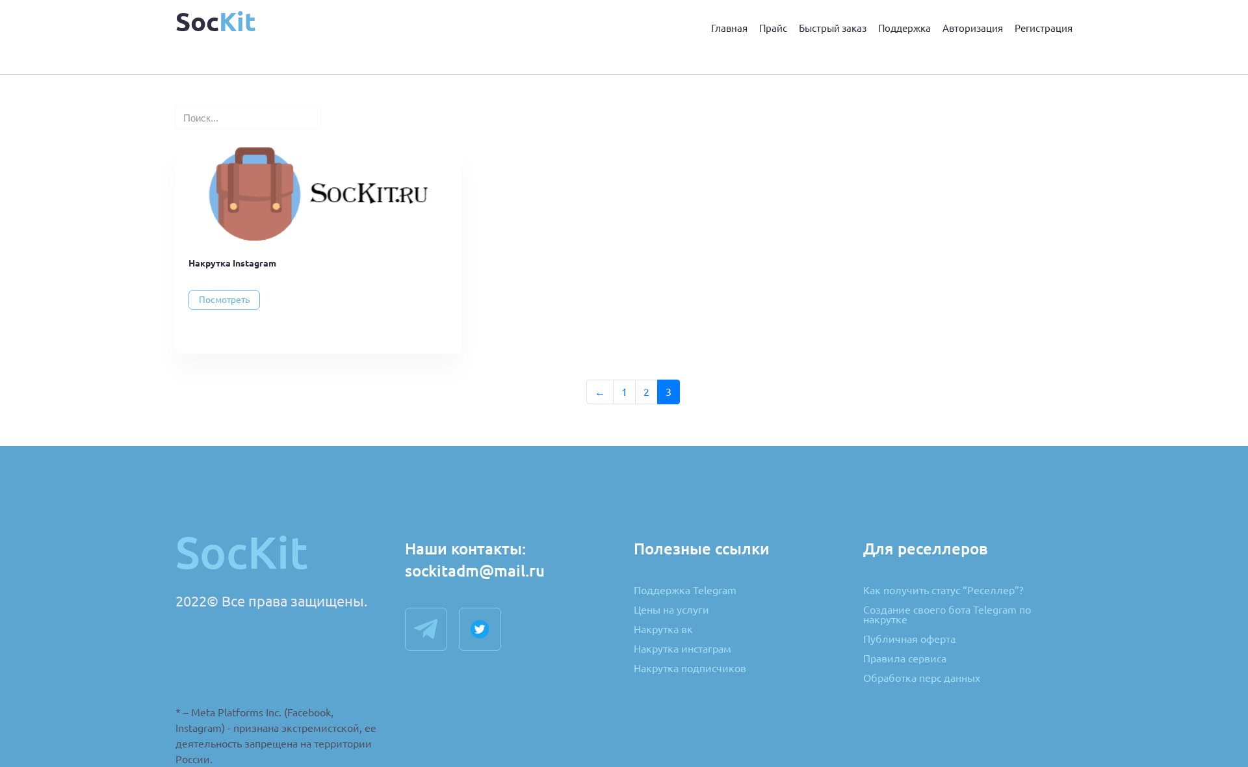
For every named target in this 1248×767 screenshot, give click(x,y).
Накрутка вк (663, 630)
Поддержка (904, 28)
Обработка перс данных (921, 678)
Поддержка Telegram (685, 591)
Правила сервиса (904, 659)
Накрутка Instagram (232, 263)
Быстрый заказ (832, 28)
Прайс (773, 28)
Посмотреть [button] (224, 299)
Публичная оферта (909, 639)
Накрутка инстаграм (682, 649)
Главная (729, 28)
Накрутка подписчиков (690, 668)
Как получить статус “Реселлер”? (943, 591)
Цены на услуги (671, 610)
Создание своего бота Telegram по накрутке (947, 615)
